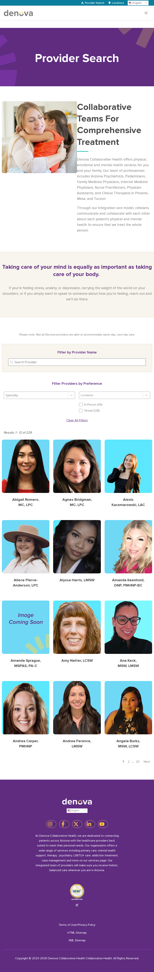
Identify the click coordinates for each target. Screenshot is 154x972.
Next (147, 762)
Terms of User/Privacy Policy (77, 925)
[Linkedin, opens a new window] (90, 824)
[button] (114, 404)
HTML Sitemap (77, 933)
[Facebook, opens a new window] (64, 824)
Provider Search (94, 2)
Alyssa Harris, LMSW (77, 580)
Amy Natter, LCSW (77, 660)
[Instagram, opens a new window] (51, 824)
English (137, 2)
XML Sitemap (77, 940)
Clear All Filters (77, 420)
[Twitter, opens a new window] (77, 824)
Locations (118, 2)
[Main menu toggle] (146, 13)
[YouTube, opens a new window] (103, 824)
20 (138, 762)
